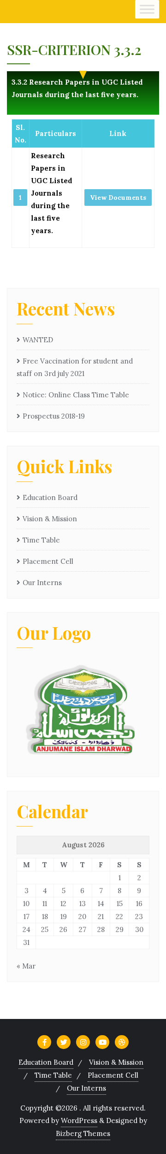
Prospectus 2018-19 (54, 416)
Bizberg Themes (83, 1133)
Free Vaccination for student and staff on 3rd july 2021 (75, 367)
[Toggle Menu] (147, 9)
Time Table (41, 540)
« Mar (26, 966)
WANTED (38, 339)
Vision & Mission (50, 518)
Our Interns (42, 582)
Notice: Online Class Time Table (76, 394)
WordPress (79, 1120)
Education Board (50, 497)
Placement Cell (48, 561)
